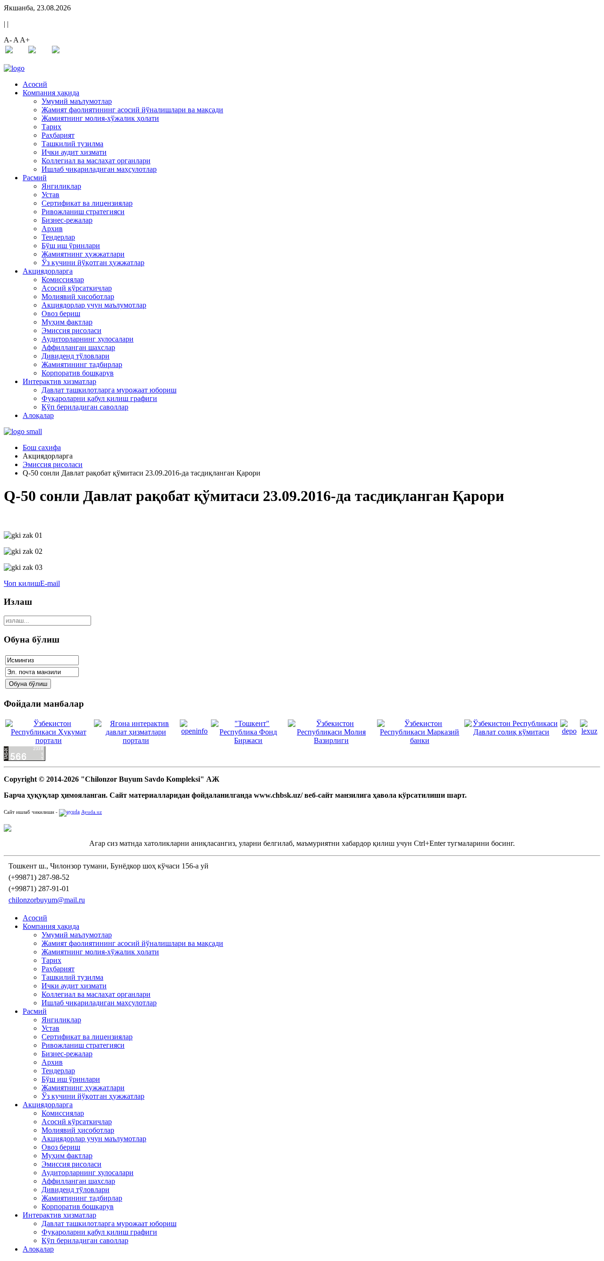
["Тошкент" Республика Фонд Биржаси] (248, 740)
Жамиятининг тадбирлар (82, 364)
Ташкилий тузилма (72, 144)
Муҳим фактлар (67, 322)
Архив (52, 229)
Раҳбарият (58, 135)
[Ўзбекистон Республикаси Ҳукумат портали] (48, 740)
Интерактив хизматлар (59, 381)
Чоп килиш (22, 583)
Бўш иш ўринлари (71, 246)
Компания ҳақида (51, 93)
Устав (50, 195)
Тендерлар (58, 237)
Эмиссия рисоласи (71, 330)
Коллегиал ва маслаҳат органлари (96, 161)
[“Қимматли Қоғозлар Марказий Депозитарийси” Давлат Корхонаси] (569, 731)
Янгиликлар (61, 186)
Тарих (51, 127)
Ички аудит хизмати (74, 152)
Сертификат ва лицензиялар (87, 203)
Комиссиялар (63, 280)
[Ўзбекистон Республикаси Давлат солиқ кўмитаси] (511, 732)
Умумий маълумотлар (77, 101)
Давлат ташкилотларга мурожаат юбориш (109, 390)
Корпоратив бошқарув (78, 373)
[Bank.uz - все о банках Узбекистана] (302, 828)
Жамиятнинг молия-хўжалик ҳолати (100, 118)
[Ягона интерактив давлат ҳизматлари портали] (136, 740)
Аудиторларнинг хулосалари (88, 339)
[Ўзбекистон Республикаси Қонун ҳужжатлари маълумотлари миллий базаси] (589, 731)
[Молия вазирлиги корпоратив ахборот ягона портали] (194, 731)
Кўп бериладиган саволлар (85, 407)
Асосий (35, 84)
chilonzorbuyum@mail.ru (46, 900)
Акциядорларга (48, 271)
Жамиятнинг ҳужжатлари (83, 254)
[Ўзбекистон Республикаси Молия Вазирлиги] (331, 740)
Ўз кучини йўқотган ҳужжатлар (93, 263)
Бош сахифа (42, 447)
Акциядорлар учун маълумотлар (94, 305)
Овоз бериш (61, 313)
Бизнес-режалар (67, 220)
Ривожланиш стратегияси (83, 212)
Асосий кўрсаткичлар (77, 288)
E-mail (50, 583)
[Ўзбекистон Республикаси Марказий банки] (419, 740)
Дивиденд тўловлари (75, 356)
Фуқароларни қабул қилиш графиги (99, 398)
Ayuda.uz (91, 812)
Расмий (35, 178)
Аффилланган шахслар (78, 347)
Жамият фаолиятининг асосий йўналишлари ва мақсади (132, 110)
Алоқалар (38, 415)
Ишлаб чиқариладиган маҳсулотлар (99, 169)
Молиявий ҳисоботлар (78, 296)
